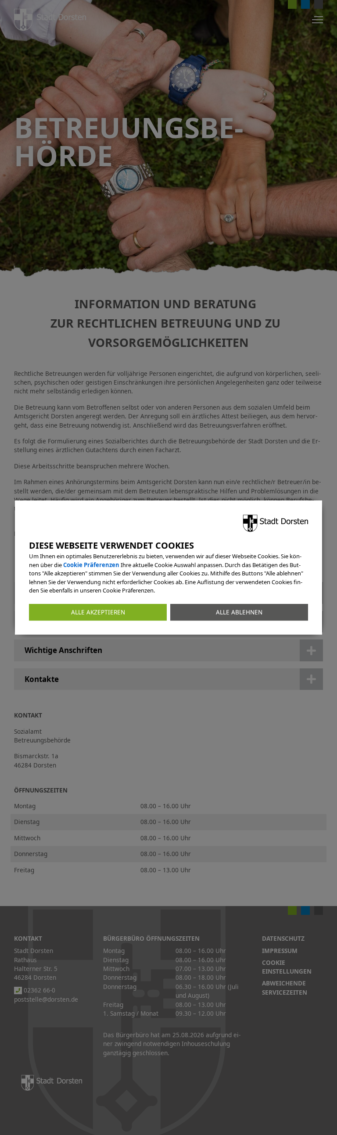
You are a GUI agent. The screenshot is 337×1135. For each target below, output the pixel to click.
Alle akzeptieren (98, 612)
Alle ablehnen (239, 612)
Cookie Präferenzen (91, 565)
